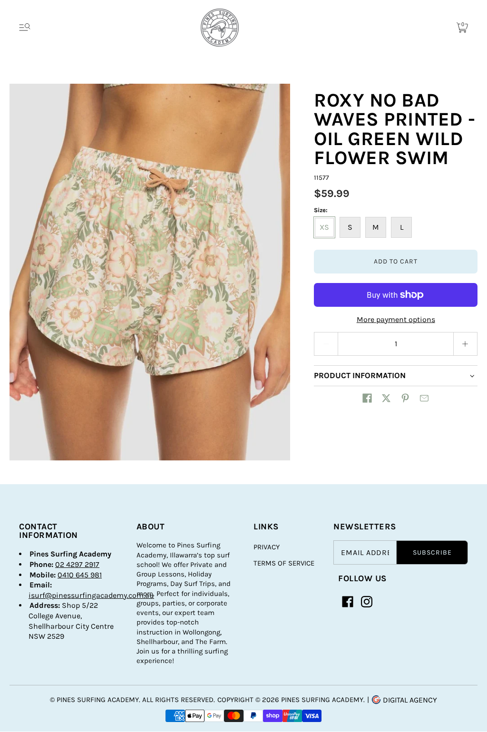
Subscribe (432, 552)
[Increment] (465, 344)
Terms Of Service (283, 563)
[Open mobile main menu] (24, 27)
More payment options (396, 319)
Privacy (266, 547)
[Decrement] (326, 344)
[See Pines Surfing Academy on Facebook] (347, 601)
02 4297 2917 (77, 564)
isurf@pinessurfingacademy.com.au (91, 595)
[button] (367, 398)
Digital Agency (409, 699)
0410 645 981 (80, 574)
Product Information (360, 375)
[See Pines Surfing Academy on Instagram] (366, 601)
